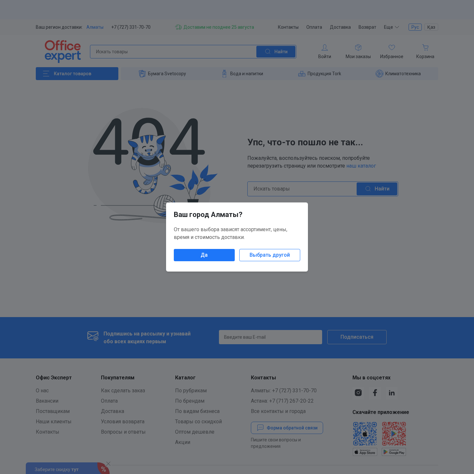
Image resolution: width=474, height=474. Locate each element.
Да (204, 255)
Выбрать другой (270, 255)
